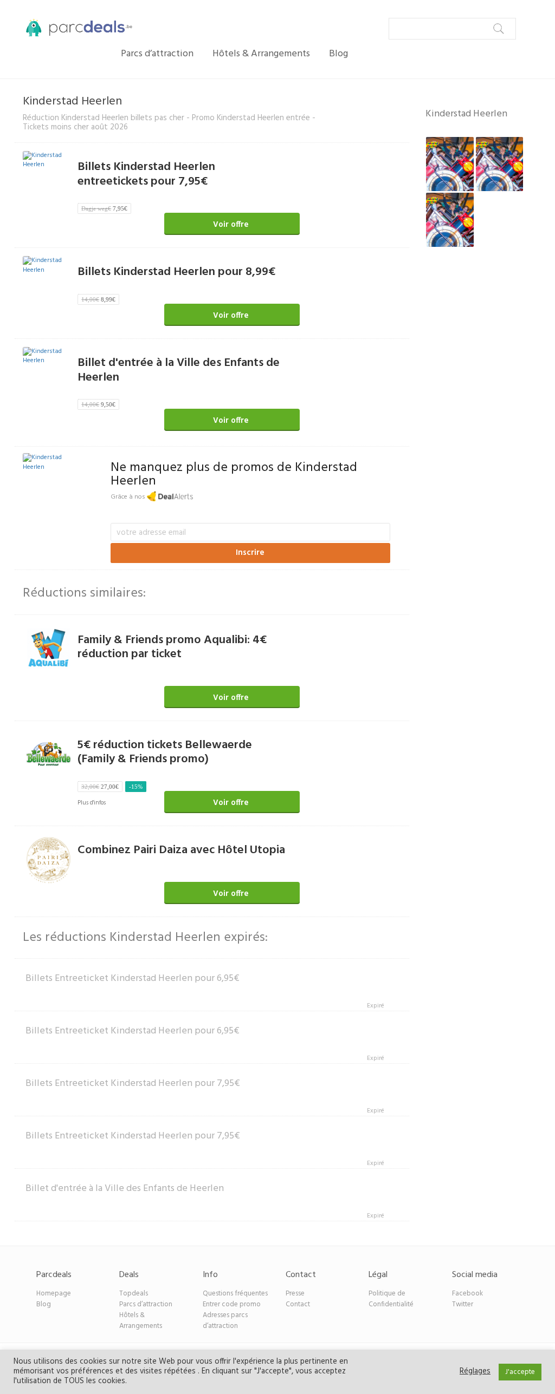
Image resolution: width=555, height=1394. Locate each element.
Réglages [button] (475, 1372)
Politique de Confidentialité (391, 1299)
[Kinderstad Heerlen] (49, 464)
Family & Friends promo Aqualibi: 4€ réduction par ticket (172, 647)
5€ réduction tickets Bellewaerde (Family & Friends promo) (165, 752)
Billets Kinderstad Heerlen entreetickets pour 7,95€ (146, 174)
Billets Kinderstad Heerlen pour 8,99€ (176, 272)
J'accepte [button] (520, 1372)
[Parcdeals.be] (73, 27)
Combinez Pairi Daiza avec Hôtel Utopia (181, 850)
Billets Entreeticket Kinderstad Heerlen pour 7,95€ (132, 1083)
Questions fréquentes (235, 1293)
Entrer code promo (232, 1304)
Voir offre (231, 224)
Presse (295, 1293)
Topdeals (133, 1293)
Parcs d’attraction (157, 54)
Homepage (53, 1293)
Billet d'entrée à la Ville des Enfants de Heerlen (179, 370)
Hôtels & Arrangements (261, 54)
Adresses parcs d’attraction (225, 1321)
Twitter (462, 1304)
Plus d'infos (92, 803)
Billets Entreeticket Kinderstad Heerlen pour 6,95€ (132, 978)
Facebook (467, 1293)
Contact (298, 1304)
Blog (338, 54)
